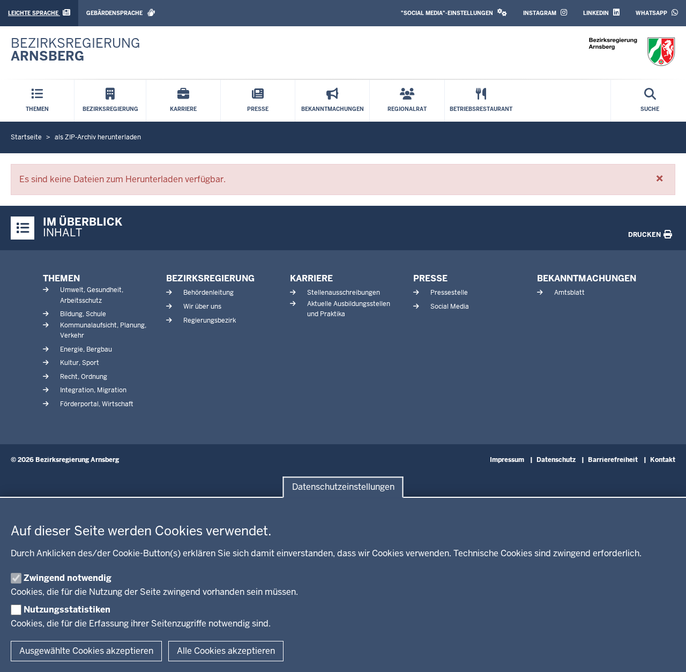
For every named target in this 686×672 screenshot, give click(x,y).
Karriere (311, 278)
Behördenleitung (208, 292)
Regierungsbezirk (209, 320)
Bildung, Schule (83, 314)
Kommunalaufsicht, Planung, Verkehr (103, 330)
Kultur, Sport (79, 363)
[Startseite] (631, 51)
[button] (454, 13)
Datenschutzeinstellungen (343, 487)
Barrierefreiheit (613, 460)
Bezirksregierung (210, 278)
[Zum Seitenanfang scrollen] (664, 652)
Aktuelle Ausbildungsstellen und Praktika (348, 309)
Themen (61, 278)
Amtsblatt (569, 292)
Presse (430, 278)
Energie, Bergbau (86, 349)
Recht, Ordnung (83, 376)
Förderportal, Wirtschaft (96, 404)
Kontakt (662, 460)
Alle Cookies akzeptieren (226, 650)
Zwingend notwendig (67, 578)
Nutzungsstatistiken (67, 609)
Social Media (449, 306)
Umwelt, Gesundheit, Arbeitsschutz (91, 295)
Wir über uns (202, 306)
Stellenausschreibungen (343, 292)
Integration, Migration (93, 390)
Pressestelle (449, 292)
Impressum (507, 460)
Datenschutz (556, 460)
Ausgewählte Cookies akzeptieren (86, 650)
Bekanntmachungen (586, 278)
